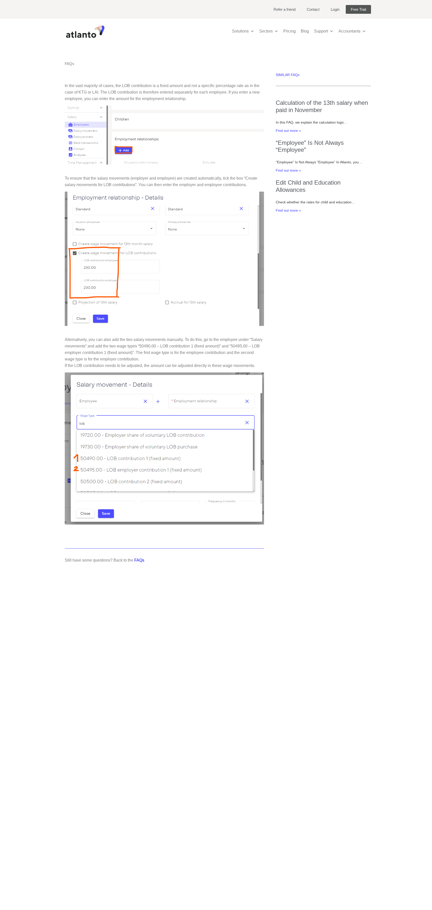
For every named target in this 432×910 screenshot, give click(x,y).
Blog (305, 31)
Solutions (240, 31)
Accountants (349, 31)
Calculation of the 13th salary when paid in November (322, 106)
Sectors (266, 31)
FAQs (139, 560)
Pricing (289, 31)
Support (321, 31)
